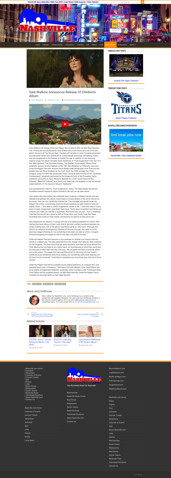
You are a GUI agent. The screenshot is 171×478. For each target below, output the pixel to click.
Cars (111, 408)
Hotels (27, 437)
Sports (132, 45)
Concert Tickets (57, 45)
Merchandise (72, 393)
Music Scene (109, 45)
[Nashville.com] (85, 23)
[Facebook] (124, 2)
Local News (29, 440)
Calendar (45, 45)
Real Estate (71, 400)
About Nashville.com (34, 397)
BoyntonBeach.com (117, 368)
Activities (80, 45)
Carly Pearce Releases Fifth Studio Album (89, 340)
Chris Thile (37, 284)
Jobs (101, 45)
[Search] (142, 2)
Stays (111, 401)
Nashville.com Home (34, 368)
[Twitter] (126, 2)
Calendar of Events (33, 375)
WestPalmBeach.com (118, 389)
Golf (87, 45)
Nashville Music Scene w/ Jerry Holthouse (79, 100)
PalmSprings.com (116, 381)
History (94, 45)
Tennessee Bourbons (34, 395)
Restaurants (122, 45)
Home (37, 45)
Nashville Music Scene (76, 396)
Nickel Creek (48, 284)
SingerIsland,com (116, 385)
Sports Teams (31, 391)
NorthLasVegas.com (117, 377)
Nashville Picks (32, 393)
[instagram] (128, 2)
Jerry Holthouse (37, 100)
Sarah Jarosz (60, 284)
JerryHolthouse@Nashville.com (86, 302)
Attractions (69, 45)
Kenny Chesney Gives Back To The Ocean (88, 314)
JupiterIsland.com (116, 372)
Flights (112, 404)
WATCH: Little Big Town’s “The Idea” (62, 340)
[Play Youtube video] (65, 124)
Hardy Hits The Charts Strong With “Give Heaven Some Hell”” (42, 314)
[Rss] (122, 2)
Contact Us (30, 399)
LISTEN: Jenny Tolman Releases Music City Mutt (40, 342)
